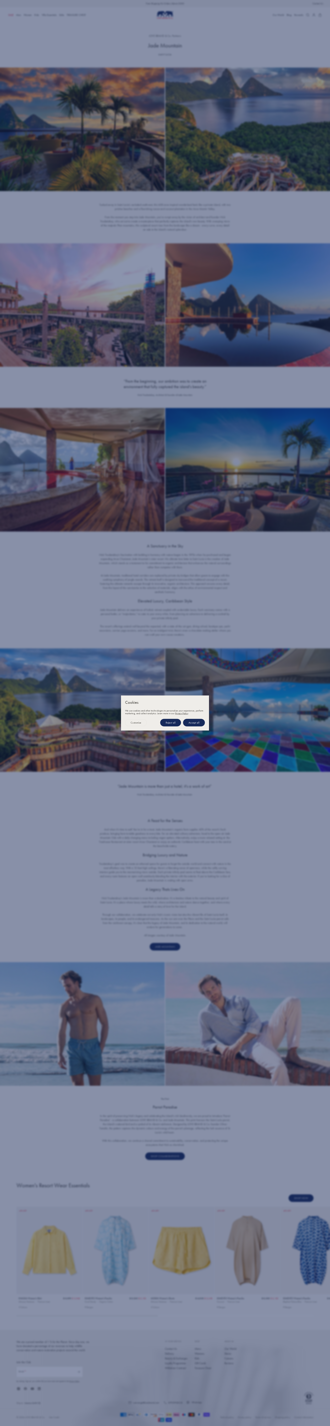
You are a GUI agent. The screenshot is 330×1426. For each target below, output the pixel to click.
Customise (136, 722)
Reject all (170, 722)
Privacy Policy (181, 713)
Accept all (194, 722)
